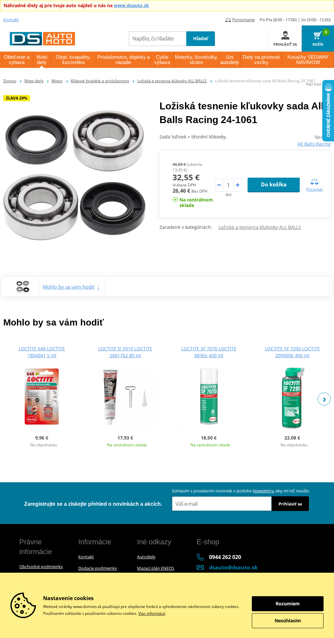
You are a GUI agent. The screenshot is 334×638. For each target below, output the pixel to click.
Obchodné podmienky (41, 566)
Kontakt (11, 20)
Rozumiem (288, 603)
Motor (57, 81)
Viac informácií (151, 613)
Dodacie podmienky (97, 568)
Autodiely (146, 557)
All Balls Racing (314, 144)
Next (324, 399)
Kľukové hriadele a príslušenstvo (100, 81)
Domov (9, 81)
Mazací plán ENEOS (155, 568)
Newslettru (263, 491)
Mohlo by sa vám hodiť (68, 286)
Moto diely (33, 81)
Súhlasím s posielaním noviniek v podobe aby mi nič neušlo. (241, 491)
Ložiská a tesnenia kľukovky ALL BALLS (172, 81)
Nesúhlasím (288, 620)
